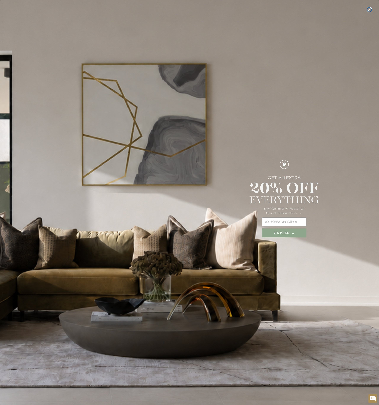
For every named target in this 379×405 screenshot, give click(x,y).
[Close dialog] (369, 9)
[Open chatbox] (372, 398)
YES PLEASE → (284, 233)
